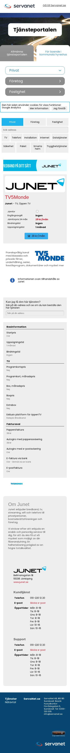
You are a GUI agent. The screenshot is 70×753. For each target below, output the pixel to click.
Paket (23, 146)
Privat (12, 122)
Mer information (39, 108)
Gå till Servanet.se (54, 5)
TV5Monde (17, 197)
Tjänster (11, 699)
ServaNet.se (32, 699)
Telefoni (16, 137)
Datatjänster (60, 137)
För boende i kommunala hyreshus (53, 53)
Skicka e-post (38, 603)
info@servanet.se (53, 714)
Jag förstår (59, 108)
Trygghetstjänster (57, 146)
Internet (44, 137)
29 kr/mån (41, 219)
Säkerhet (8, 146)
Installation (30, 137)
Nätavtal (10, 702)
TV (5, 137)
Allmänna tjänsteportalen (17, 53)
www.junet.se (21, 582)
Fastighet (57, 122)
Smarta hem (38, 147)
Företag (35, 122)
